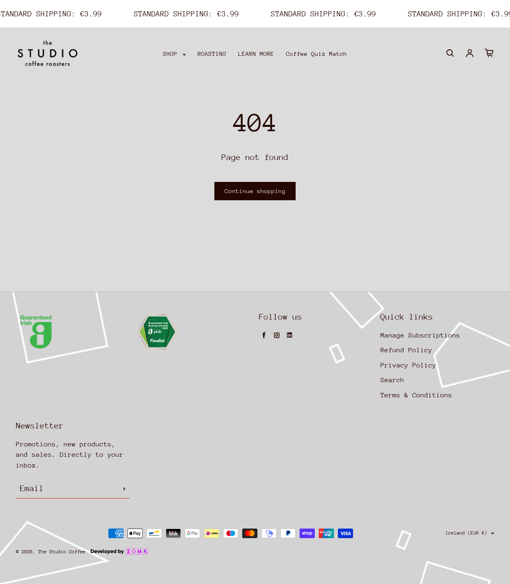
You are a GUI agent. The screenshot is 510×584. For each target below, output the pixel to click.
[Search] (450, 53)
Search (392, 380)
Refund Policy (406, 350)
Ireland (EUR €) (466, 533)
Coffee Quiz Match (316, 53)
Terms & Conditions (416, 395)
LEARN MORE (256, 53)
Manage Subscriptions (420, 335)
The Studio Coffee (62, 551)
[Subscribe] (124, 489)
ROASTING (212, 53)
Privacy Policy (408, 365)
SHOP (172, 53)
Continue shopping (255, 190)
